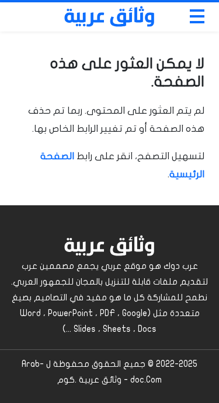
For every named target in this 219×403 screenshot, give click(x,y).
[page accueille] (109, 17)
